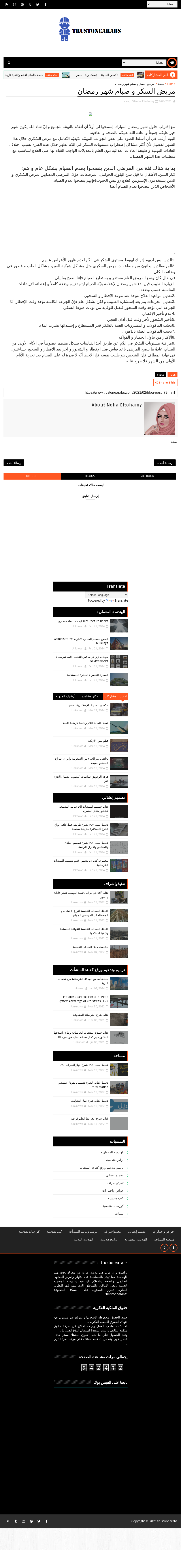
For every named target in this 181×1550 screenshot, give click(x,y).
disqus (89, 476)
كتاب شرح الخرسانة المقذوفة (90, 1015)
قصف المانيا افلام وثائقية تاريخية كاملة (39, 75)
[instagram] (14, 4)
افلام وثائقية (72, 74)
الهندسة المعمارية (112, 1152)
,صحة (127, 101)
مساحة (119, 1214)
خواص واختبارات (113, 1190)
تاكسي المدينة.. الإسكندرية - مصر (118, 75)
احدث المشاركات (115, 696)
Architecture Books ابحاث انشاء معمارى (83, 621)
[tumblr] (30, 4)
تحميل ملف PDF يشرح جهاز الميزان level (83, 1065)
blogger (32, 476)
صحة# (160, 374)
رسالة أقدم (14, 463)
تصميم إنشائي (115, 1175)
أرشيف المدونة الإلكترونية (65, 697)
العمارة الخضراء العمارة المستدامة (87, 675)
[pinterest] (22, 4)
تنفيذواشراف (115, 1183)
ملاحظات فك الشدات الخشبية (90, 947)
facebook (147, 476)
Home (171, 84)
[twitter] (37, 4)
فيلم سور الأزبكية (98, 741)
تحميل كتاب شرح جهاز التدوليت (89, 1101)
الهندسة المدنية (83, 1239)
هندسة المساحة (164, 1239)
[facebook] (45, 4)
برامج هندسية (115, 1160)
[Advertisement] (90, 220)
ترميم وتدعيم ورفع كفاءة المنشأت (102, 1168)
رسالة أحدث (165, 463)
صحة (161, 84)
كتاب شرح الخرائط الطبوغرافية (89, 1118)
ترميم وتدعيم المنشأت (83, 1231)
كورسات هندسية (113, 1206)
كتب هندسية (116, 1198)
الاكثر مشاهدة (91, 696)
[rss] (7, 4)
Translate (121, 600)
